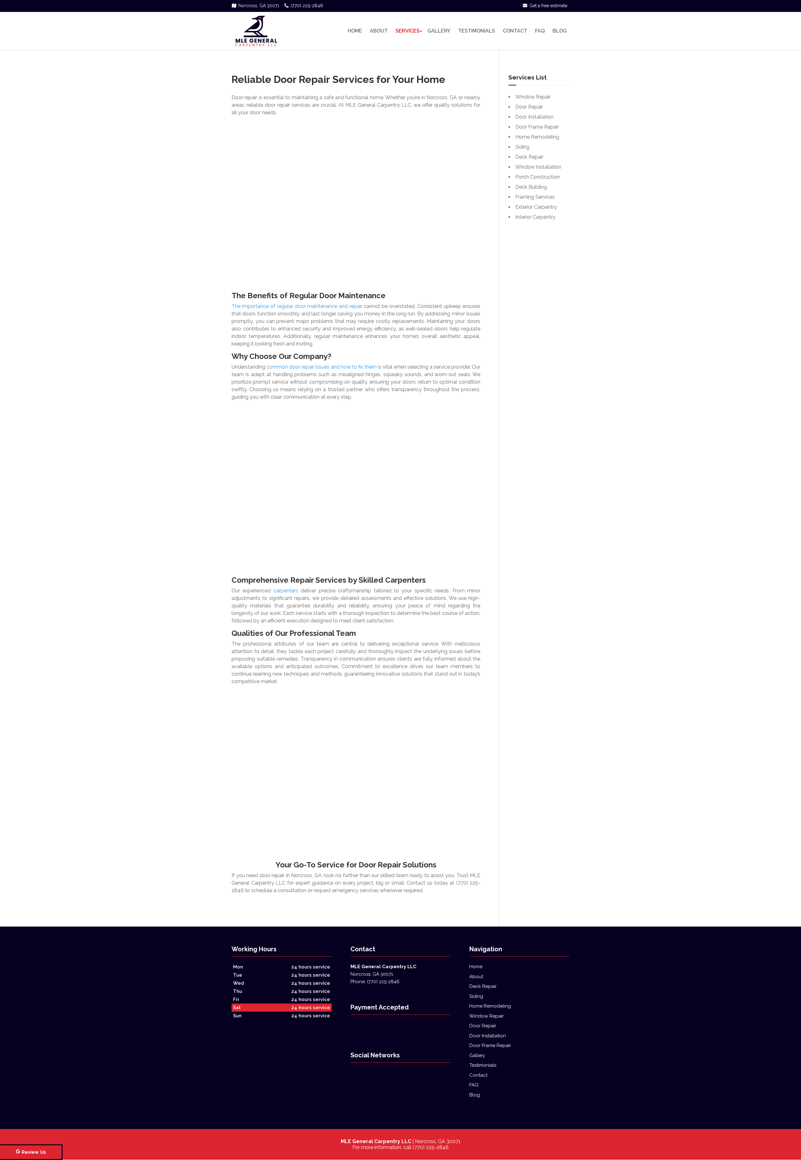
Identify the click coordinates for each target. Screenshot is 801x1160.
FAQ (540, 31)
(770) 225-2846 (307, 5)
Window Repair (486, 1016)
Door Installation (487, 1036)
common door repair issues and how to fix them (322, 367)
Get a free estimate (548, 5)
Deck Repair (483, 986)
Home (355, 31)
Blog (560, 31)
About (379, 31)
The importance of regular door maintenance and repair (297, 306)
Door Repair (482, 1026)
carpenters (285, 591)
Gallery (438, 31)
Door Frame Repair (490, 1045)
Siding (476, 996)
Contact (515, 31)
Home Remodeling (490, 1006)
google (355, 1074)
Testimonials (476, 31)
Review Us (34, 1152)
